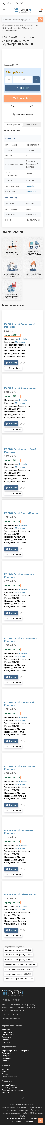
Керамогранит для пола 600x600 (18, 974)
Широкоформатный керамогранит (15, 1051)
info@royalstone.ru (12, 1019)
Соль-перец (6, 1058)
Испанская (6, 1030)
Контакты (5, 1093)
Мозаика (5, 1069)
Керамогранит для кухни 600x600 (18, 969)
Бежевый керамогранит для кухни (18, 955)
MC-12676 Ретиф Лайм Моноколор (20, 894)
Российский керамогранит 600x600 (19, 979)
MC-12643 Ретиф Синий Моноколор (21, 388)
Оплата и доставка (9, 1088)
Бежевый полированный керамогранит (20, 964)
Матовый (5, 1061)
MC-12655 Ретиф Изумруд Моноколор (22, 513)
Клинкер (5, 1072)
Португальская (8, 1035)
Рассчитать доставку (24, 115)
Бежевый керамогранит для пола (18, 960)
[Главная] (3, 25)
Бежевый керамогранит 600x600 (18, 950)
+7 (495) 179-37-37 (12, 1014)
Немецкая (6, 1042)
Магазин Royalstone (10, 1085)
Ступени (5, 1074)
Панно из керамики (9, 1077)
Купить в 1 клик (24, 98)
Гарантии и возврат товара (12, 1090)
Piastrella (30, 186)
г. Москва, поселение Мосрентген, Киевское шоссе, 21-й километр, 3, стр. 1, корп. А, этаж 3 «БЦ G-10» (20, 1008)
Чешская (5, 1040)
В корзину (24, 88)
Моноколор (31, 191)
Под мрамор (7, 1056)
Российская (6, 1037)
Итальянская (7, 1032)
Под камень (6, 1053)
